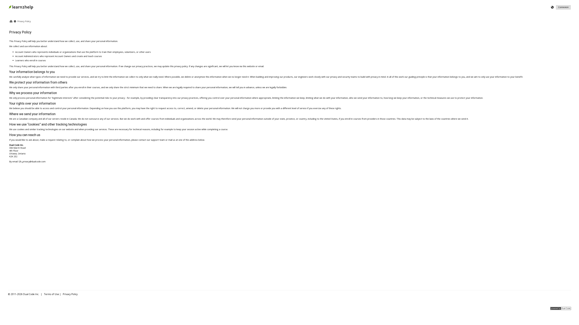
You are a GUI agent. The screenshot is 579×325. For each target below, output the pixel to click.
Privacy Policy (70, 294)
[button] (552, 7)
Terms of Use (51, 294)
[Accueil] (21, 7)
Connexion (563, 7)
